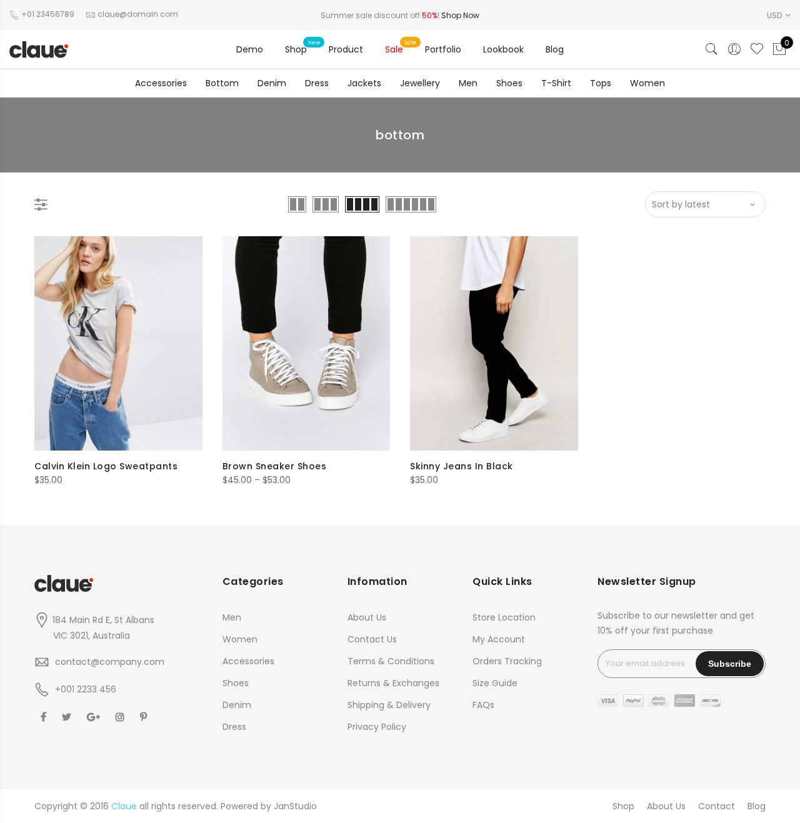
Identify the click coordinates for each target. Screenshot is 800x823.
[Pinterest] (145, 716)
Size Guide (495, 683)
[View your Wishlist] (757, 49)
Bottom (222, 83)
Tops (600, 83)
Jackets (364, 83)
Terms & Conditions (391, 661)
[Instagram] (122, 716)
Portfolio (443, 49)
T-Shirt (556, 83)
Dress (317, 83)
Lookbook (503, 49)
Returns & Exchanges (393, 683)
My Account (498, 639)
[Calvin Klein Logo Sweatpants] (118, 343)
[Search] (712, 49)
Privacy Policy (377, 727)
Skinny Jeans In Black (461, 466)
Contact (716, 806)
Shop (296, 49)
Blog (555, 49)
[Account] (734, 49)
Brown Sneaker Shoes (274, 466)
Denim (272, 83)
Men (468, 83)
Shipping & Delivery (389, 705)
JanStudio (295, 806)
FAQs (483, 705)
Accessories (161, 83)
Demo (249, 49)
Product (346, 49)
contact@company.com (109, 662)
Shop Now (460, 15)
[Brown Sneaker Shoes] (306, 343)
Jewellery (420, 83)
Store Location (504, 617)
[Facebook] (45, 716)
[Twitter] (68, 716)
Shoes (509, 83)
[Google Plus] (95, 716)
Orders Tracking (507, 661)
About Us (367, 617)
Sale (394, 49)
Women (647, 83)
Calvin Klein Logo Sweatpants (106, 466)
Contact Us (372, 639)
